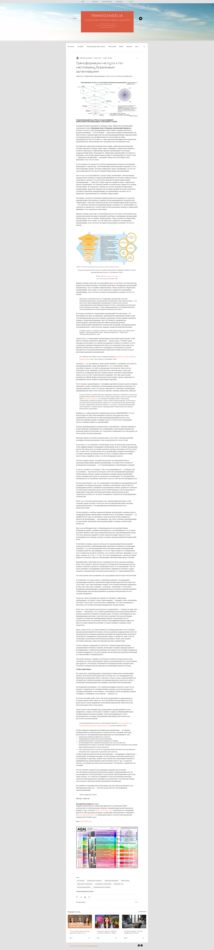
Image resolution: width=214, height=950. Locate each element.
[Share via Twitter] (81, 897)
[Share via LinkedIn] (85, 897)
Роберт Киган (125, 880)
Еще (136, 46)
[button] (144, 46)
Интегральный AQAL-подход (96, 46)
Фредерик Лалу (118, 884)
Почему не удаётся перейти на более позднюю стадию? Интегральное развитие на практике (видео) (107, 932)
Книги (121, 46)
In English (80, 46)
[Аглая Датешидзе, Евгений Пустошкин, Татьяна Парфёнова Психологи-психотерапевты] (134, 921)
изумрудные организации (103, 884)
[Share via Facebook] (77, 897)
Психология (112, 46)
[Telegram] (140, 18)
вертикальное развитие (94, 880)
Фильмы (129, 46)
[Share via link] (89, 897)
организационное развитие (102, 887)
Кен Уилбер (80, 880)
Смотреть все (142, 911)
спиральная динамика (111, 880)
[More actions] (137, 58)
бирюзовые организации (84, 884)
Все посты (71, 46)
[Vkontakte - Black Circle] (142, 945)
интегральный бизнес (84, 887)
